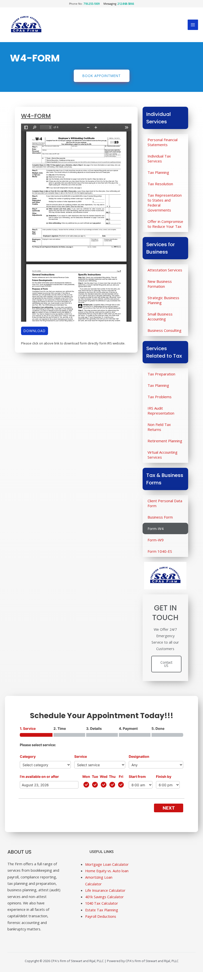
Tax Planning (158, 172)
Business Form (160, 517)
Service (80, 756)
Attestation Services (165, 269)
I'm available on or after (39, 776)
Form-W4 (156, 528)
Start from (137, 776)
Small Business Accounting (160, 316)
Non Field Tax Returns (159, 427)
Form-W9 (156, 539)
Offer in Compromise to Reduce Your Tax (165, 224)
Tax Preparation (161, 373)
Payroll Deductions (100, 916)
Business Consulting (164, 330)
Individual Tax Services (159, 158)
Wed (103, 776)
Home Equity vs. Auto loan (106, 870)
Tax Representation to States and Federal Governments (165, 202)
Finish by (163, 776)
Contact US (166, 664)
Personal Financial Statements (163, 142)
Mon (86, 776)
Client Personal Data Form (165, 503)
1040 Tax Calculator (101, 903)
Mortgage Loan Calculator (107, 864)
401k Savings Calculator (104, 896)
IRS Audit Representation (161, 411)
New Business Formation (160, 284)
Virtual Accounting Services (163, 455)
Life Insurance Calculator (105, 890)
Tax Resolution (160, 183)
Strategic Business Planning (163, 300)
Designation (139, 756)
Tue (95, 776)
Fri (121, 776)
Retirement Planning (165, 440)
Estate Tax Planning (101, 909)
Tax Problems (160, 396)
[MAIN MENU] (193, 25)
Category (28, 756)
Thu (112, 776)
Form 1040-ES (160, 551)
